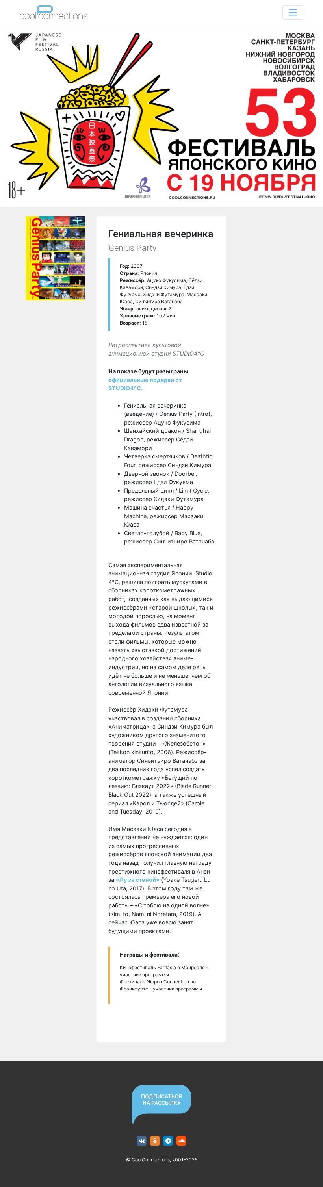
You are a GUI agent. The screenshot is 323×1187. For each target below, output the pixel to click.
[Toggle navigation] (292, 12)
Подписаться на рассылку (161, 1099)
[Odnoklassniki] (155, 1141)
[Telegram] (168, 1141)
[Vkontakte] (141, 1141)
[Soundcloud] (181, 1141)
